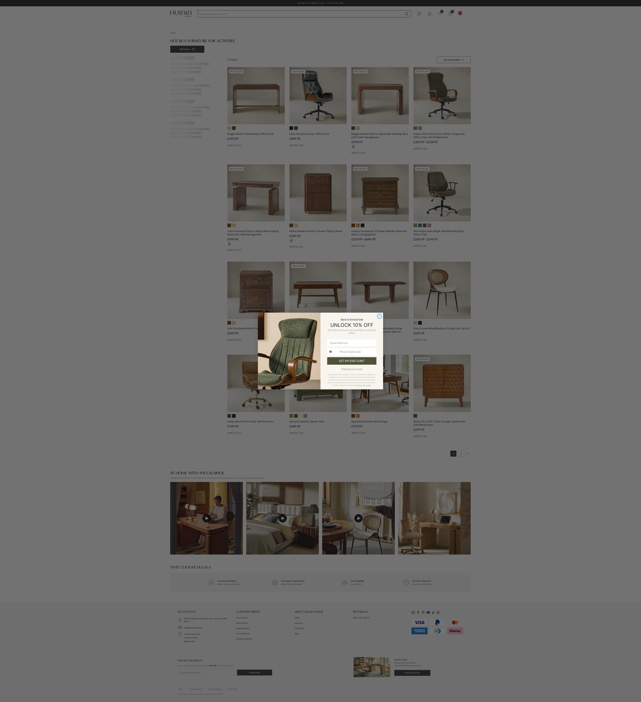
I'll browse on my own (351, 369)
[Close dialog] (379, 316)
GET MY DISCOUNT (352, 361)
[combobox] (332, 351)
